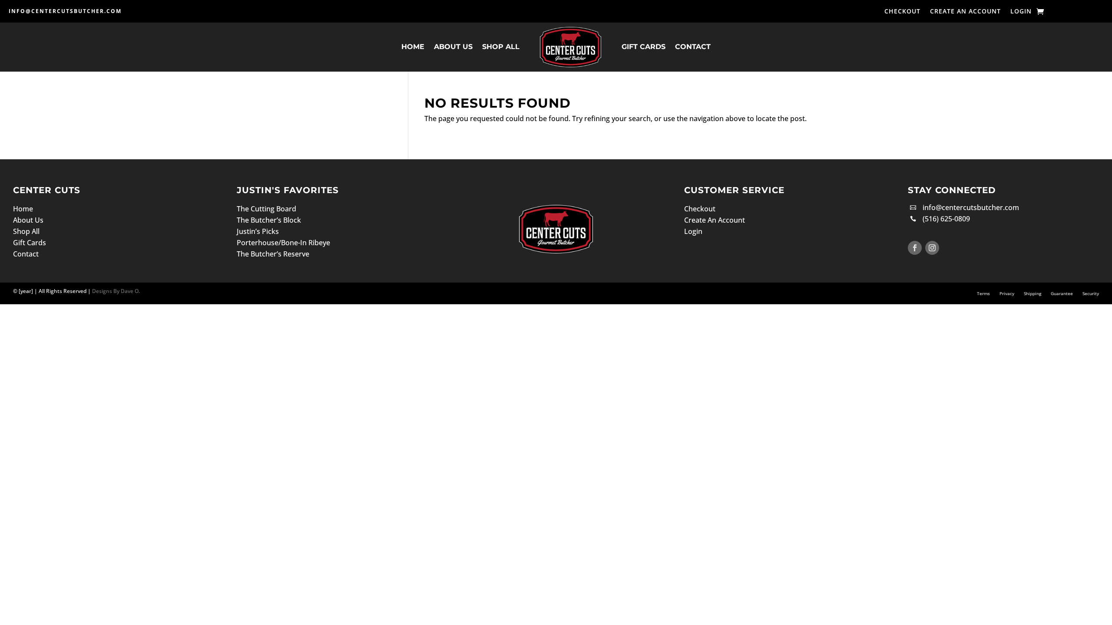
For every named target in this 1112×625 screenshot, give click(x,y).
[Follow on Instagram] (932, 248)
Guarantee (1062, 293)
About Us (453, 47)
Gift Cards (643, 47)
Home (412, 47)
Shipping (1032, 293)
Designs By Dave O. (115, 291)
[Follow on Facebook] (915, 248)
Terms (983, 293)
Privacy (1006, 293)
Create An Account (965, 11)
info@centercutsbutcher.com (65, 11)
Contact (693, 47)
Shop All (501, 47)
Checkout (902, 11)
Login (1021, 11)
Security (1090, 293)
